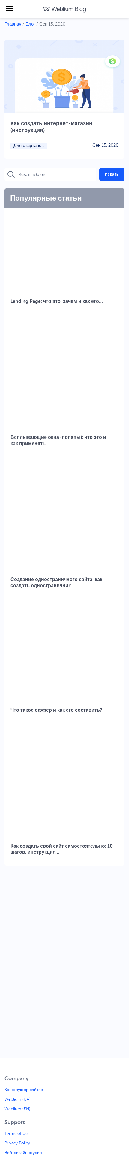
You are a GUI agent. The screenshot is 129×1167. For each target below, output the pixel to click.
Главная (12, 24)
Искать (112, 174)
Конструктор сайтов (23, 1089)
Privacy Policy (17, 1143)
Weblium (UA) (17, 1099)
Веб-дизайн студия (23, 1152)
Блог (30, 24)
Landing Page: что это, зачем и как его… (56, 301)
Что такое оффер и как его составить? (56, 710)
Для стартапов (29, 146)
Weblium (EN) (17, 1109)
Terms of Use (17, 1133)
